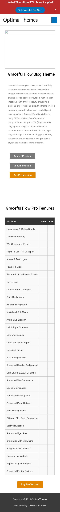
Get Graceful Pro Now (30, 9)
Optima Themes (20, 20)
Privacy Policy (20, 505)
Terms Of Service (38, 505)
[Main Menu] (54, 20)
